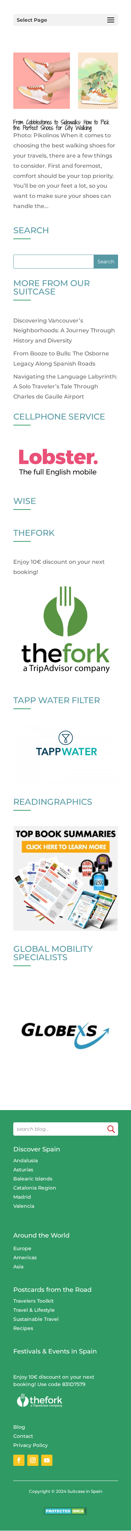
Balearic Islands (32, 1179)
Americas (25, 1257)
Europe (22, 1248)
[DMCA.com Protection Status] (65, 1513)
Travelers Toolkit (33, 1301)
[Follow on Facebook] (18, 1460)
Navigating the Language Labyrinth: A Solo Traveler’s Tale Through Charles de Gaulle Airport (65, 386)
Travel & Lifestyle (34, 1310)
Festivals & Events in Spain (55, 1351)
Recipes (23, 1328)
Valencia (23, 1206)
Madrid (22, 1197)
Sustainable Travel (36, 1319)
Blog (19, 1427)
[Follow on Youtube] (46, 1460)
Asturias (23, 1169)
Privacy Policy (30, 1445)
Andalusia (25, 1160)
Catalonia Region (34, 1188)
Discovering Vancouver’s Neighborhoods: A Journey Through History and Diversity (64, 330)
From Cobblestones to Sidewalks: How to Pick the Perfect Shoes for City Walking (61, 125)
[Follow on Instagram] (32, 1460)
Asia (18, 1266)
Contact (23, 1436)
